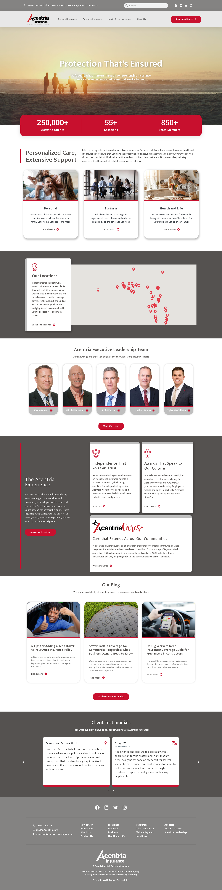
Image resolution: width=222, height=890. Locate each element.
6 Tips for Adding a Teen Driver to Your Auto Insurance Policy (52, 647)
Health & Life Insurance (119, 19)
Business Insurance (92, 19)
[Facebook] (176, 5)
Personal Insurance (67, 19)
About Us (141, 19)
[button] (186, 19)
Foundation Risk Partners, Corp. (125, 871)
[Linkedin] (181, 5)
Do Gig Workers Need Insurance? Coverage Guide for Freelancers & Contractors (168, 649)
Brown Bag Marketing (127, 874)
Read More (49, 230)
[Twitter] (115, 807)
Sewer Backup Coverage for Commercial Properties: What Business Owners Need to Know (111, 649)
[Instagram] (191, 5)
